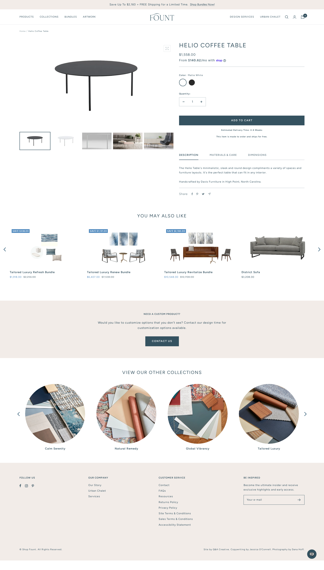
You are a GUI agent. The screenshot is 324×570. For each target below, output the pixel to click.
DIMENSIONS (257, 155)
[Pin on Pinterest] (197, 194)
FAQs (162, 490)
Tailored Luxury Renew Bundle (108, 272)
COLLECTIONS (49, 16)
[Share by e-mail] (209, 194)
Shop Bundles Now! (202, 4)
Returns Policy (168, 502)
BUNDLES (70, 16)
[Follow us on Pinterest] (35, 486)
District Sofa (251, 272)
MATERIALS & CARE (223, 155)
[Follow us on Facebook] (22, 486)
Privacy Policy (168, 507)
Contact (164, 485)
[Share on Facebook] (192, 194)
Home (23, 31)
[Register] (299, 500)
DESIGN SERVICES (242, 16)
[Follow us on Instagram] (28, 486)
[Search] (286, 17)
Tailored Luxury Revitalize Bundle (188, 272)
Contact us (162, 341)
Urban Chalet (97, 490)
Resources (166, 496)
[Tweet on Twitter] (203, 194)
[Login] (294, 17)
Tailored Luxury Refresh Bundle (32, 272)
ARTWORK (89, 16)
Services (94, 496)
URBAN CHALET (270, 16)
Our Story (94, 485)
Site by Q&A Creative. (217, 549)
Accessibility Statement (175, 524)
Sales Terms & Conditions (176, 519)
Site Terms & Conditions (175, 513)
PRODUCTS (27, 16)
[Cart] (302, 17)
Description (188, 155)
